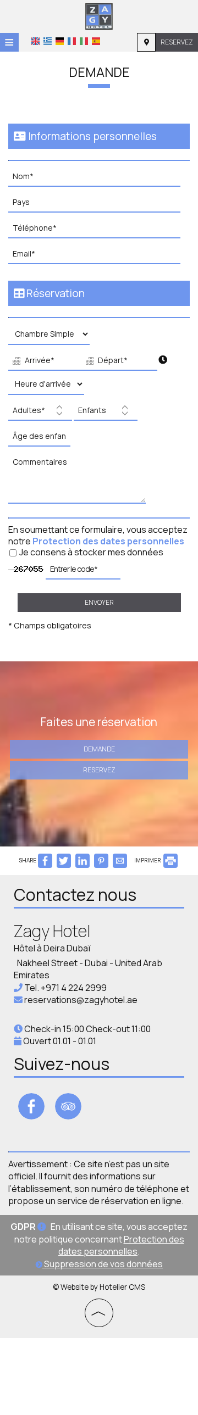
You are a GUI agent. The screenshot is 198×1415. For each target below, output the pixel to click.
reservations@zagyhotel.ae (81, 1000)
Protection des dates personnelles (108, 541)
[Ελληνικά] (47, 41)
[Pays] (99, 205)
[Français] (72, 41)
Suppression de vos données (102, 1264)
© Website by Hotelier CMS (99, 1287)
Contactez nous (75, 894)
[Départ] (117, 362)
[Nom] (99, 179)
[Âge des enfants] (38, 439)
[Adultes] (40, 413)
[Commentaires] (79, 482)
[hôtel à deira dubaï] (99, 15)
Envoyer (99, 602)
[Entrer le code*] (83, 572)
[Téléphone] (99, 231)
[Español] (96, 41)
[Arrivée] (44, 362)
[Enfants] (106, 413)
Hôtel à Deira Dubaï (52, 948)
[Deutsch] (60, 41)
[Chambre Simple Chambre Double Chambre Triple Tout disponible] (49, 337)
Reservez (177, 42)
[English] (35, 41)
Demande (99, 749)
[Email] (99, 257)
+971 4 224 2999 (74, 988)
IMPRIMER (148, 860)
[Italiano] (84, 41)
